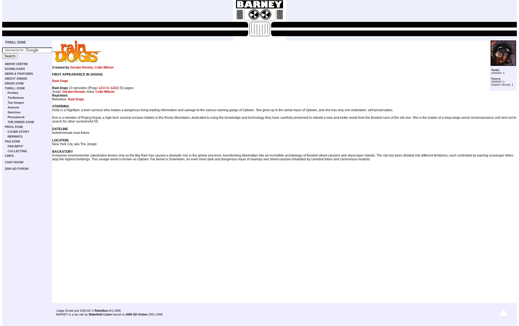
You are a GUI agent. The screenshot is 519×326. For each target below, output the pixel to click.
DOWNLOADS (15, 68)
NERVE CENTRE (16, 64)
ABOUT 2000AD (16, 78)
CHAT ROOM (14, 162)
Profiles (13, 92)
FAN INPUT (15, 146)
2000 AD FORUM (16, 168)
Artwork (13, 107)
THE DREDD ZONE (21, 122)
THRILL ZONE (15, 42)
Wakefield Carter (100, 314)
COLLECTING (17, 151)
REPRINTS (15, 136)
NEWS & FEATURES (19, 73)
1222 (114, 88)
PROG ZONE (14, 126)
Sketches (14, 112)
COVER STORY (18, 131)
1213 (102, 88)
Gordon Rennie (81, 67)
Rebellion (101, 310)
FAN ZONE (12, 141)
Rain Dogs (60, 81)
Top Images (16, 102)
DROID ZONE (14, 83)
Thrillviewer (16, 97)
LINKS (9, 155)
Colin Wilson (104, 67)
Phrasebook (16, 117)
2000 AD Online (137, 314)
